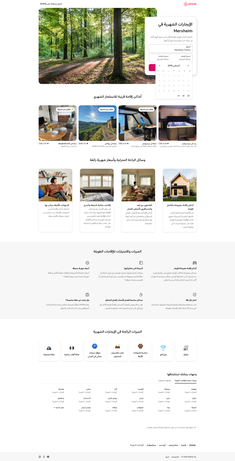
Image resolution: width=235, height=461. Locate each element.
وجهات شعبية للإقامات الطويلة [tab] (186, 380)
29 (188, 96)
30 (183, 96)
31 (179, 96)
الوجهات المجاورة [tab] (164, 380)
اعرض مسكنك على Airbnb (51, 3)
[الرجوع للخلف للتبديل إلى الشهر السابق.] (188, 65)
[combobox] (170, 50)
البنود (167, 457)
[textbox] (181, 59)
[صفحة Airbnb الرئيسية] (190, 4)
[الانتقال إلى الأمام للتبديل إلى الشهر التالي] (159, 65)
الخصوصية (175, 457)
